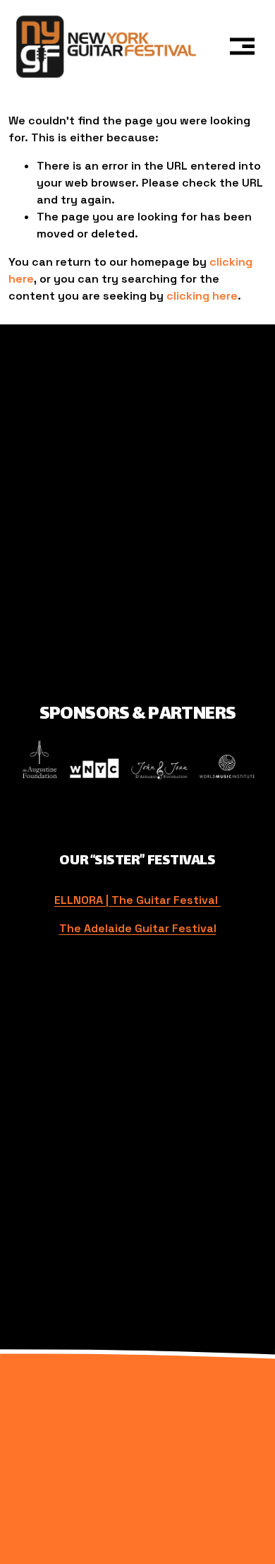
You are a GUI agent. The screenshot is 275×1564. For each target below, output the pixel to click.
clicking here (202, 295)
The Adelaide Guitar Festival (137, 928)
